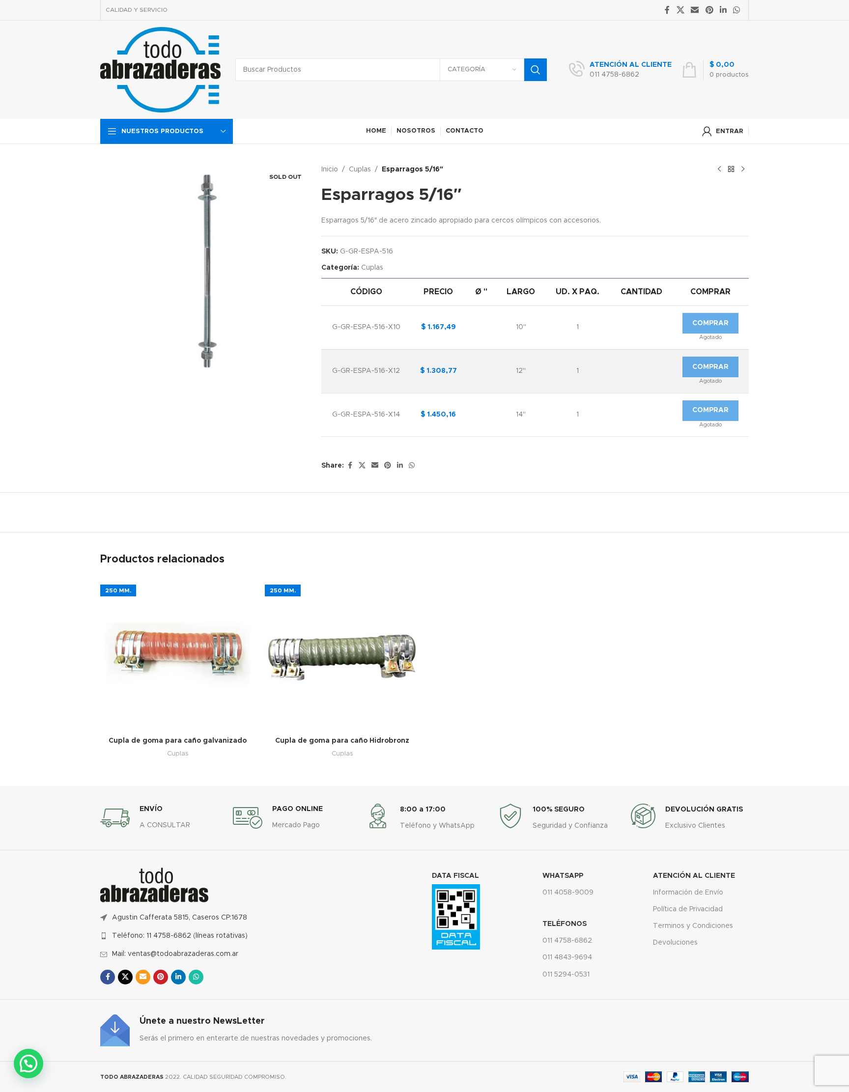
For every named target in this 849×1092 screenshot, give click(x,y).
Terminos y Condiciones (693, 926)
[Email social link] (695, 10)
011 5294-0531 (566, 974)
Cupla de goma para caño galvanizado (178, 740)
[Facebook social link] (667, 10)
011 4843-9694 (567, 957)
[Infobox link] (620, 69)
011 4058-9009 (568, 892)
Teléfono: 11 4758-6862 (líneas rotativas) (180, 935)
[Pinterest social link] (709, 10)
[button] (28, 1063)
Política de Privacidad (688, 909)
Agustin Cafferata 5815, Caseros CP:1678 (179, 917)
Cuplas (360, 169)
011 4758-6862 (567, 940)
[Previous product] (719, 169)
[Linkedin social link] (723, 10)
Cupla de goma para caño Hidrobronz (342, 740)
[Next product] (743, 169)
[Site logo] (160, 69)
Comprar (710, 323)
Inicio (329, 169)
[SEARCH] (535, 69)
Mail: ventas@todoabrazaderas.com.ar (175, 954)
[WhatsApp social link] (736, 10)
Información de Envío (688, 892)
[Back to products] (731, 169)
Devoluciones (675, 942)
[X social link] (680, 10)
